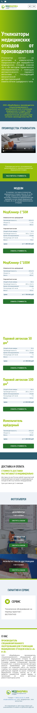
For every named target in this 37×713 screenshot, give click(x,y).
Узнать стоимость (18, 251)
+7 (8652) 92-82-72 (19, 697)
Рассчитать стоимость (16, 176)
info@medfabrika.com (9, 699)
